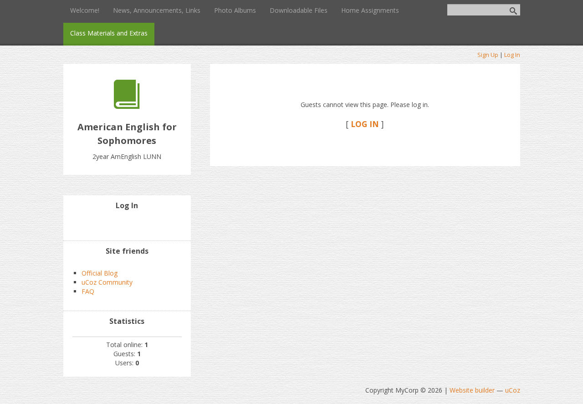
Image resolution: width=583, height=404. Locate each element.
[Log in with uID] (127, 224)
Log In (512, 55)
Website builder (472, 390)
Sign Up (487, 55)
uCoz (512, 390)
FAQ (88, 291)
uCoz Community (107, 282)
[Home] (127, 106)
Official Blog (100, 273)
